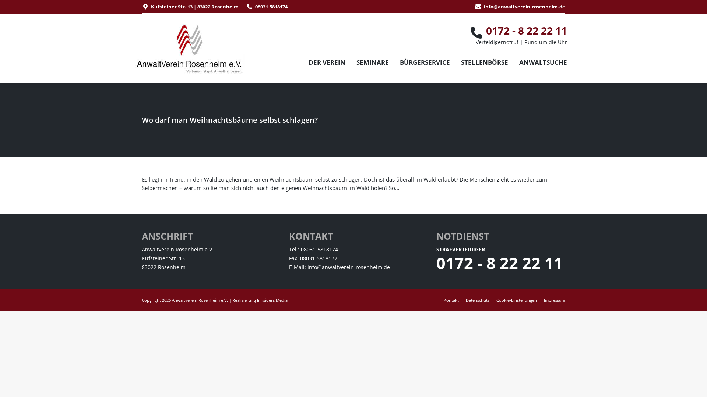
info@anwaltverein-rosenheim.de (524, 6)
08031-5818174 (271, 6)
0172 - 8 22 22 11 (499, 263)
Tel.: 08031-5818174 (313, 249)
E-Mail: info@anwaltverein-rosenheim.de (339, 267)
